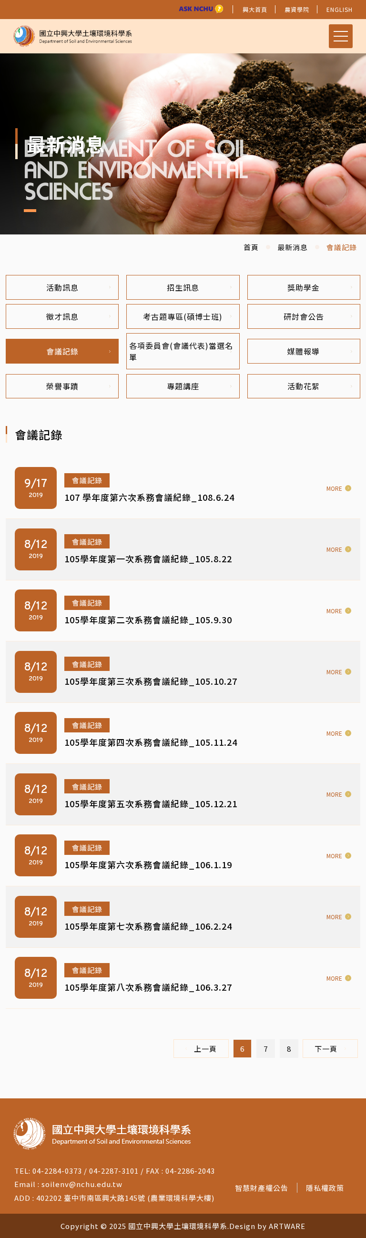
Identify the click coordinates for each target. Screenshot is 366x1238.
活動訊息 (62, 287)
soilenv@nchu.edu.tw (81, 1184)
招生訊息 (183, 287)
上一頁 (205, 1049)
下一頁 (326, 1049)
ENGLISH (339, 9)
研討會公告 (304, 316)
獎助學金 (303, 287)
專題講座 (183, 386)
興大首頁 (255, 9)
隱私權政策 (325, 1188)
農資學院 (297, 9)
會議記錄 (62, 351)
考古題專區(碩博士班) (183, 316)
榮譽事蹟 (62, 386)
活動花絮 (303, 386)
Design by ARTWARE (267, 1226)
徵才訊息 (62, 316)
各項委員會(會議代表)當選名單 (181, 351)
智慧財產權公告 (261, 1188)
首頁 (251, 247)
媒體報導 (303, 351)
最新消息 (292, 247)
